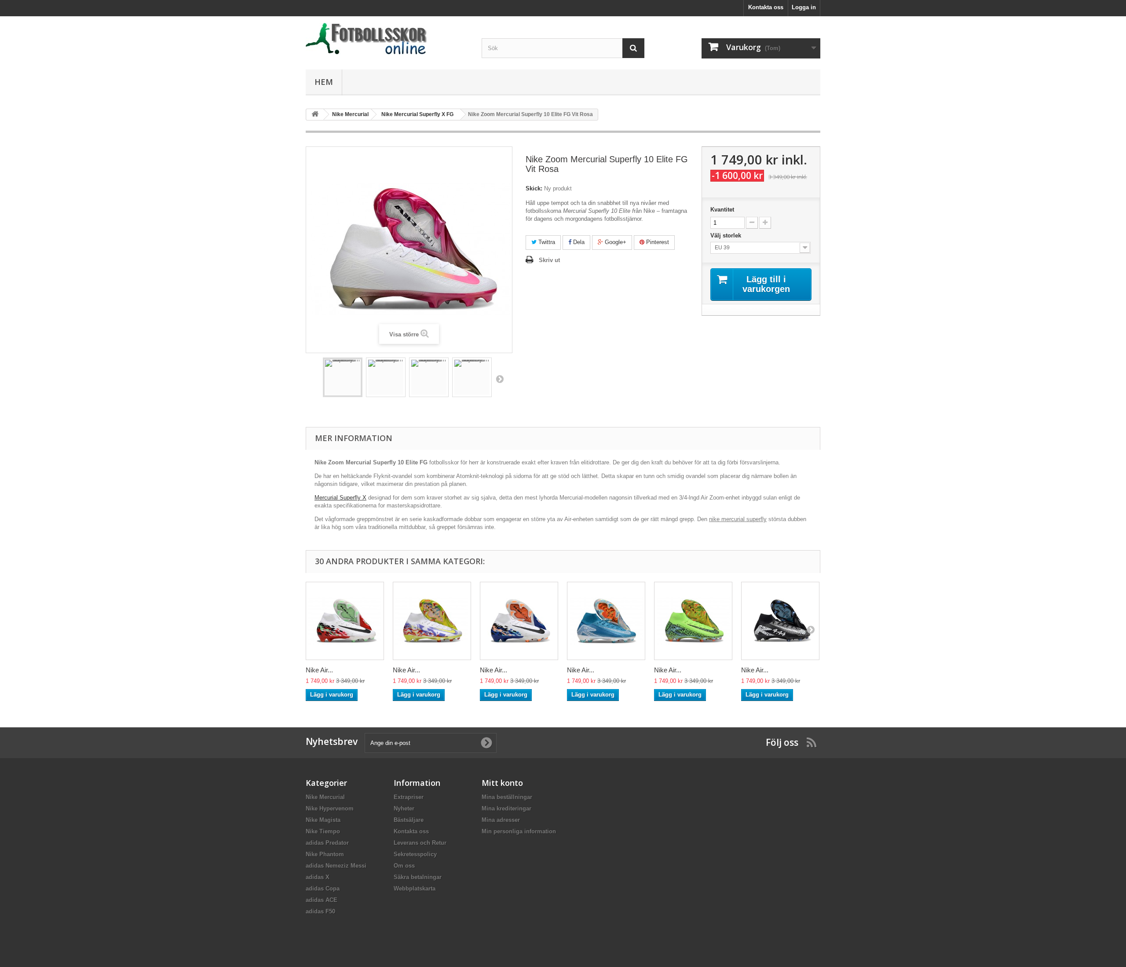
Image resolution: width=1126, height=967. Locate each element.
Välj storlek (726, 235)
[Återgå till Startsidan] (315, 114)
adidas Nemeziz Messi (336, 865)
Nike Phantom (325, 854)
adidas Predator (327, 842)
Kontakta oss (765, 7)
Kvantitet (722, 209)
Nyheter (404, 808)
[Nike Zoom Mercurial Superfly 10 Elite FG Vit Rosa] (342, 377)
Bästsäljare (409, 820)
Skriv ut (549, 260)
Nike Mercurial (325, 797)
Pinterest (656, 242)
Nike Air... (319, 670)
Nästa (499, 378)
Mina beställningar (507, 797)
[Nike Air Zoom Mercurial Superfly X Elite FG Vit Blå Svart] (519, 621)
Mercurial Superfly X (340, 497)
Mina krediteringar (506, 808)
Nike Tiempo (323, 831)
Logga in (804, 7)
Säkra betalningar (418, 877)
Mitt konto (502, 782)
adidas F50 (320, 911)
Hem (323, 82)
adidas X (317, 877)
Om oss (404, 865)
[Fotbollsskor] (387, 39)
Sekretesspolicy (415, 854)
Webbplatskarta (414, 888)
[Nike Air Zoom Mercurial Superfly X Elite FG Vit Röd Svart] (345, 621)
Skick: (534, 188)
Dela (578, 242)
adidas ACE (321, 900)
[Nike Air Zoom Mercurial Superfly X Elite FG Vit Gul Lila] (432, 621)
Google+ (614, 242)
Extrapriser (409, 797)
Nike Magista (323, 820)
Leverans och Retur (420, 842)
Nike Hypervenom (330, 808)
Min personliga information (519, 831)
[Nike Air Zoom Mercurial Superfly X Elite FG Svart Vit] (780, 621)
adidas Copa (323, 888)
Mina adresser (501, 820)
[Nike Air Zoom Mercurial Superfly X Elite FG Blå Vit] (606, 621)
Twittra (546, 242)
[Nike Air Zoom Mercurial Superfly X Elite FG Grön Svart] (693, 621)
